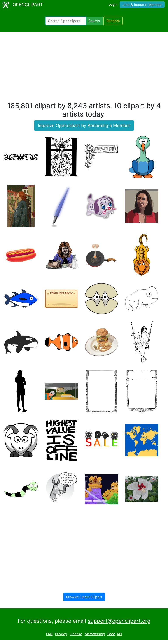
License (76, 634)
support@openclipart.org (119, 621)
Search (94, 21)
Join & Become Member (142, 4)
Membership (95, 634)
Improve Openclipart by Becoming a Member (84, 125)
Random (113, 21)
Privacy (61, 634)
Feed (111, 634)
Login (112, 4)
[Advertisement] (84, 68)
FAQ (49, 634)
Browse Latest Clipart (84, 597)
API (119, 634)
